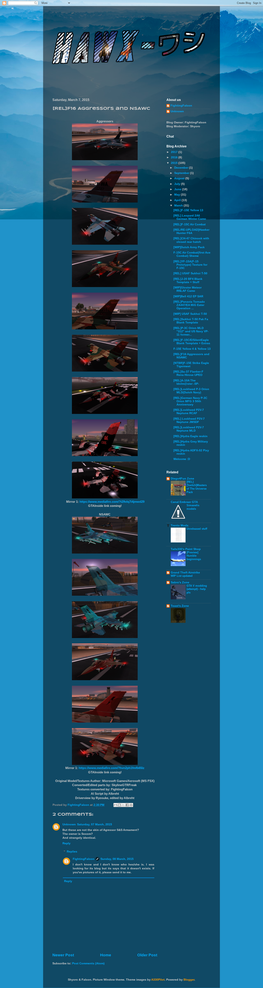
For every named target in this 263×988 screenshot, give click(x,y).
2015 (174, 162)
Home (105, 955)
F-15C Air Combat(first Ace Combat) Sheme (191, 254)
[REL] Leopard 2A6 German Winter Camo (189, 217)
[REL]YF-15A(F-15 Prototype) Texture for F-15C (190, 265)
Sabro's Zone (180, 582)
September (182, 173)
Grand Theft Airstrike (185, 572)
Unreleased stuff (197, 528)
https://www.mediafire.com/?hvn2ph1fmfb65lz (111, 768)
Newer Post (63, 955)
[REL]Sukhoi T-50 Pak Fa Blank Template (190, 321)
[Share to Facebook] (127, 805)
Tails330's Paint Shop (186, 549)
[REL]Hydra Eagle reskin (190, 436)
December (181, 167)
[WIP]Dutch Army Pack (189, 247)
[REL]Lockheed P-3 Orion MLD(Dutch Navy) (191, 391)
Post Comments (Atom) (88, 963)
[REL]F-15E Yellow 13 (188, 210)
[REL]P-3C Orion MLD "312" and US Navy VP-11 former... (191, 331)
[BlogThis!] (119, 805)
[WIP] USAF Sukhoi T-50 (190, 313)
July (177, 183)
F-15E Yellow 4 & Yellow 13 (192, 348)
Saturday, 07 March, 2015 (94, 824)
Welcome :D (181, 459)
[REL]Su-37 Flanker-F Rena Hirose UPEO (188, 373)
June (178, 189)
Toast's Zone (180, 605)
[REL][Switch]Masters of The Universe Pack (197, 487)
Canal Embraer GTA (184, 502)
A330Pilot (158, 979)
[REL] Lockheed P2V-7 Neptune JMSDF (189, 420)
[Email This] (115, 805)
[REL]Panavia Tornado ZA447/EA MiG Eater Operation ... (189, 305)
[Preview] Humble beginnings (194, 556)
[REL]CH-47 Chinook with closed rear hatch (191, 240)
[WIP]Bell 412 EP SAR (188, 296)
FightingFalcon (83, 859)
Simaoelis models (193, 507)
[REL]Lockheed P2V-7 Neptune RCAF (188, 411)
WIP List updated (182, 575)
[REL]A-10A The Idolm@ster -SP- (186, 382)
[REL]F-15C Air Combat (189, 224)
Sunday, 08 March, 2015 (117, 859)
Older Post (147, 955)
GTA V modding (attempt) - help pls (197, 589)
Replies (72, 851)
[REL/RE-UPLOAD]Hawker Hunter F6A (191, 231)
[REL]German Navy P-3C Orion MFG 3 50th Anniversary (190, 401)
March (179, 205)
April (178, 200)
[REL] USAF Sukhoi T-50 (190, 273)
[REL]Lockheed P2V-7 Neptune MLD (188, 429)
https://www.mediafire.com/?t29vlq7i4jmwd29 (112, 501)
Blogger (188, 979)
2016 (174, 157)
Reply (66, 843)
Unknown (69, 824)
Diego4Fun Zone (182, 478)
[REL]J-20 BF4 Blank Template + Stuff (187, 280)
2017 (174, 152)
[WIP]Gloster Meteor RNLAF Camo (187, 289)
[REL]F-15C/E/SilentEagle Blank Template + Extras (191, 341)
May (177, 194)
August (179, 178)
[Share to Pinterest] (131, 805)
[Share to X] (123, 805)
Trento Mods (179, 525)
